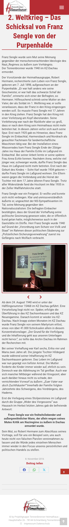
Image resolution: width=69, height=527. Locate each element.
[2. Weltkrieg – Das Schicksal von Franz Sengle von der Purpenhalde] (34, 268)
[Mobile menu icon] (61, 7)
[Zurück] (64, 471)
